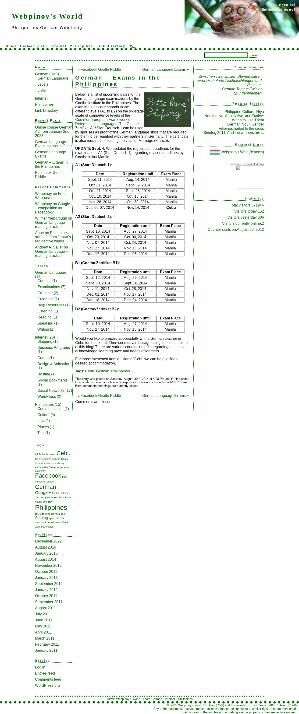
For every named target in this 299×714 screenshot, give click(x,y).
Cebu (64, 453)
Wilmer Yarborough (51, 218)
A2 (36, 454)
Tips (40, 433)
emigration (63, 467)
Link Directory (111, 46)
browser (51, 454)
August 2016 (45, 547)
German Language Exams (164, 69)
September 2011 (48, 602)
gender (51, 481)
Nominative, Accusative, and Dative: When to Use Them (234, 118)
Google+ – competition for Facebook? (53, 208)
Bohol (42, 454)
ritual (57, 513)
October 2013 (46, 572)
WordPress (46, 397)
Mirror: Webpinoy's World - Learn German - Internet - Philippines (150, 699)
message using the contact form (161, 343)
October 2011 (46, 596)
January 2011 (46, 650)
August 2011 (45, 608)
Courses (44, 281)
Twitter (65, 522)
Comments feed (48, 679)
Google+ (43, 492)
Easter (52, 467)
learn (54, 497)
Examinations (48, 287)
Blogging (44, 341)
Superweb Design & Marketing (247, 164)
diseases (51, 463)
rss (63, 513)
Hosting (43, 374)
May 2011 (43, 626)
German (45, 486)
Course (56, 459)
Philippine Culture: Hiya (244, 112)
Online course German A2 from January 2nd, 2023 (53, 131)
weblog (49, 526)
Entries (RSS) (214, 705)
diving (60, 463)
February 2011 (47, 644)
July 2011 (43, 614)
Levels (42, 84)
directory (40, 463)
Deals (64, 459)
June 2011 (43, 620)
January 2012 (46, 590)
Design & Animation (53, 364)
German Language (52, 78)
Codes (42, 358)
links (61, 497)
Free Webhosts (50, 196)
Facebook (48, 475)
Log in (40, 667)
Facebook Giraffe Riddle (101, 69)
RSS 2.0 (176, 382)
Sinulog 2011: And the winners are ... (233, 133)
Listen (42, 90)
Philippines (81, 46)
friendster (40, 481)
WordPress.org (47, 685)
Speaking (45, 323)
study (60, 518)
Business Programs (53, 348)
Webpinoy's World (47, 16)
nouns (38, 501)
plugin (39, 513)
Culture (43, 415)
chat (38, 459)
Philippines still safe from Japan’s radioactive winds (53, 237)
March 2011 (44, 638)
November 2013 (48, 565)
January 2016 (46, 553)
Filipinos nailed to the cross (241, 128)
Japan (39, 497)
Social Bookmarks (52, 380)
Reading (44, 317)
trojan (58, 522)
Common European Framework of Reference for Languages (103, 122)
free (64, 476)
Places (43, 427)
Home (11, 46)
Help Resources (50, 305)
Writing (43, 329)
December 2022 (48, 541)
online (47, 501)
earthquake (41, 467)
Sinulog (41, 518)
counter (46, 459)
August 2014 (45, 559)
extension (40, 470)
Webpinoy (43, 194)
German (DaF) (33, 46)
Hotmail (64, 493)
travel (50, 522)
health (55, 493)
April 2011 (43, 632)
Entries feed (45, 673)
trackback (40, 522)
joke (47, 497)
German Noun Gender (245, 124)
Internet (58, 46)
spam (52, 518)
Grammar (45, 293)
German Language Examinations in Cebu (53, 144)
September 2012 (49, 584)
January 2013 (46, 578)
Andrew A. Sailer (49, 247)
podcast (49, 513)
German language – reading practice (51, 224)
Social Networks (50, 390)
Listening (45, 311)
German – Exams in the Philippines (51, 164)
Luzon (68, 497)
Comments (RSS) (243, 705)
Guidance (45, 299)
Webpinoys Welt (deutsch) (242, 152)
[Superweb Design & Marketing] (250, 187)
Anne (39, 233)
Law (40, 421)
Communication (50, 409)
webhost (40, 526)
